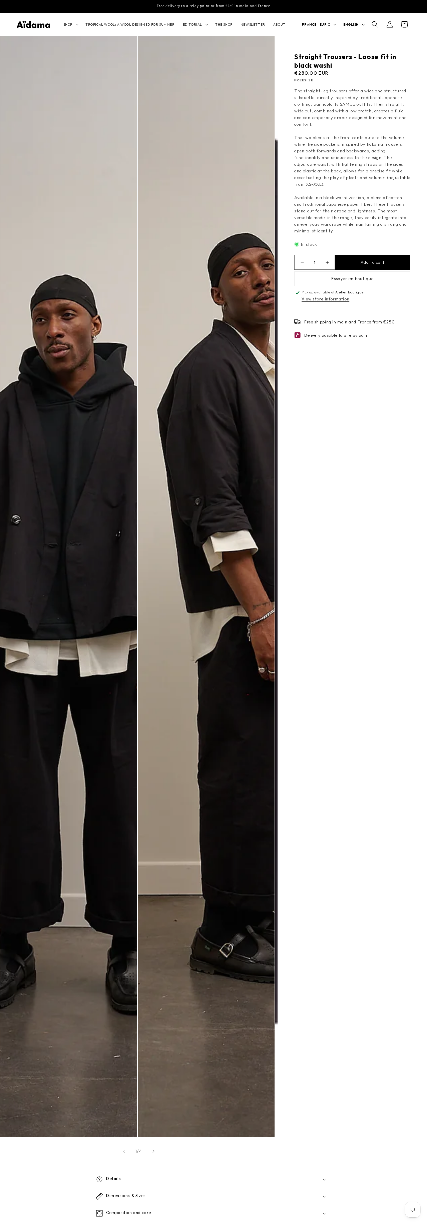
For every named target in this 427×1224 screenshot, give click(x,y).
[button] (70, 24)
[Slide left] (124, 1151)
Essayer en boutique (352, 278)
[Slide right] (153, 1151)
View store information (325, 298)
